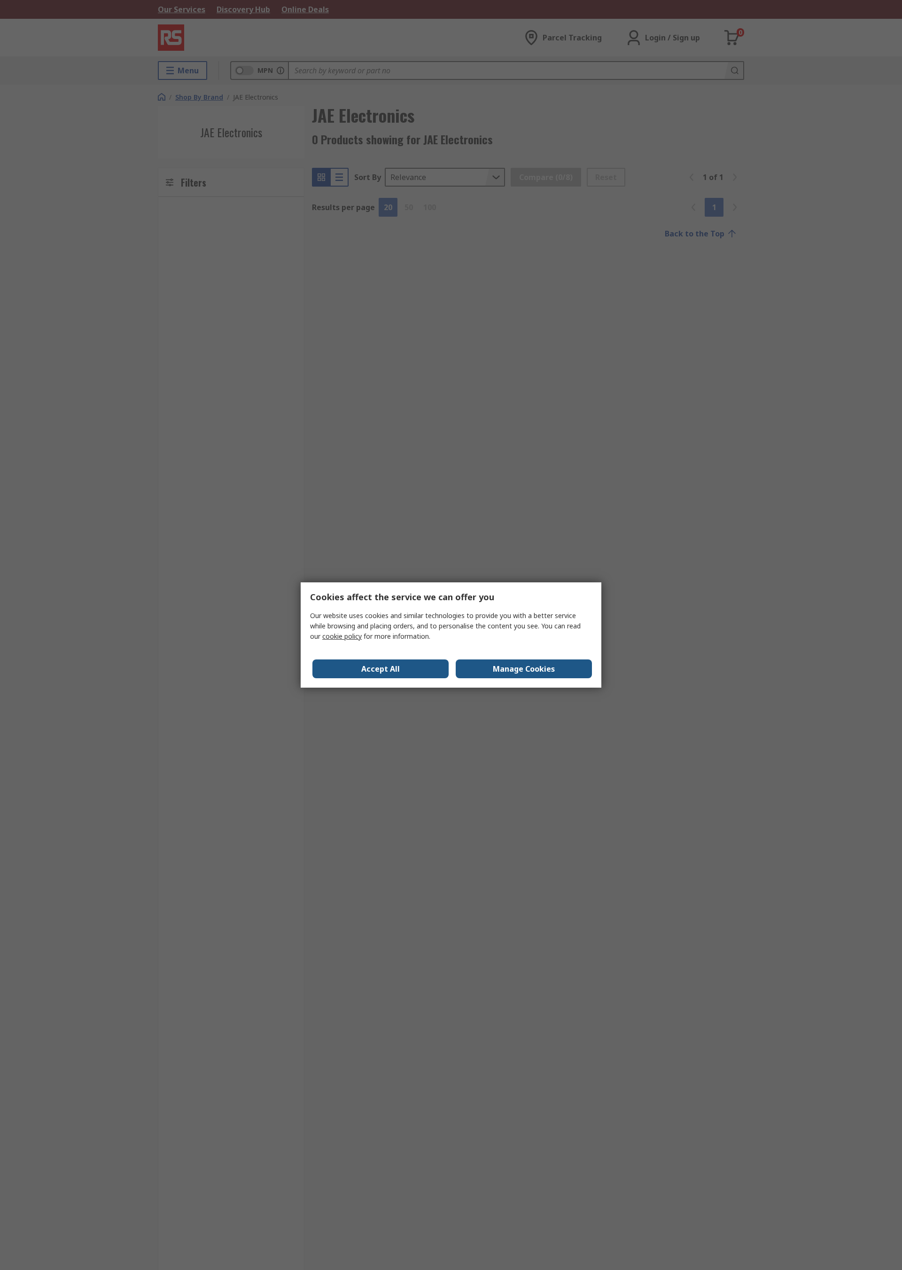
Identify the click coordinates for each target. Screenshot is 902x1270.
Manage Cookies (524, 669)
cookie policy (342, 636)
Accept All (380, 669)
